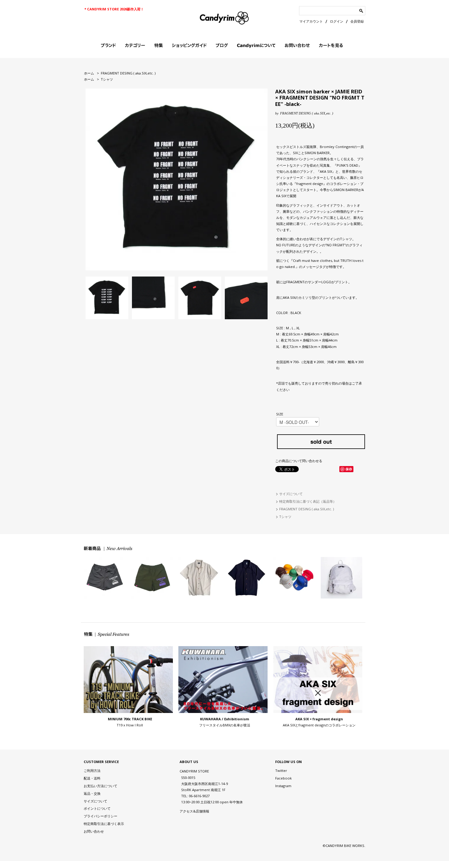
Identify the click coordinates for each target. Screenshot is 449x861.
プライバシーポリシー (100, 816)
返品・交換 (92, 793)
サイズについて (291, 493)
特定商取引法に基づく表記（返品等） (307, 501)
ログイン (336, 21)
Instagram (283, 785)
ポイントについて (97, 808)
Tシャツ (107, 79)
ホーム (89, 73)
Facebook (283, 778)
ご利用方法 (92, 770)
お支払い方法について (100, 785)
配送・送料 (92, 778)
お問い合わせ (94, 831)
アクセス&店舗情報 (194, 811)
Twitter (281, 770)
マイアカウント (311, 21)
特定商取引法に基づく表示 (104, 823)
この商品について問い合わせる (298, 460)
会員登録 (357, 21)
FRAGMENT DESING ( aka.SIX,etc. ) (128, 73)
